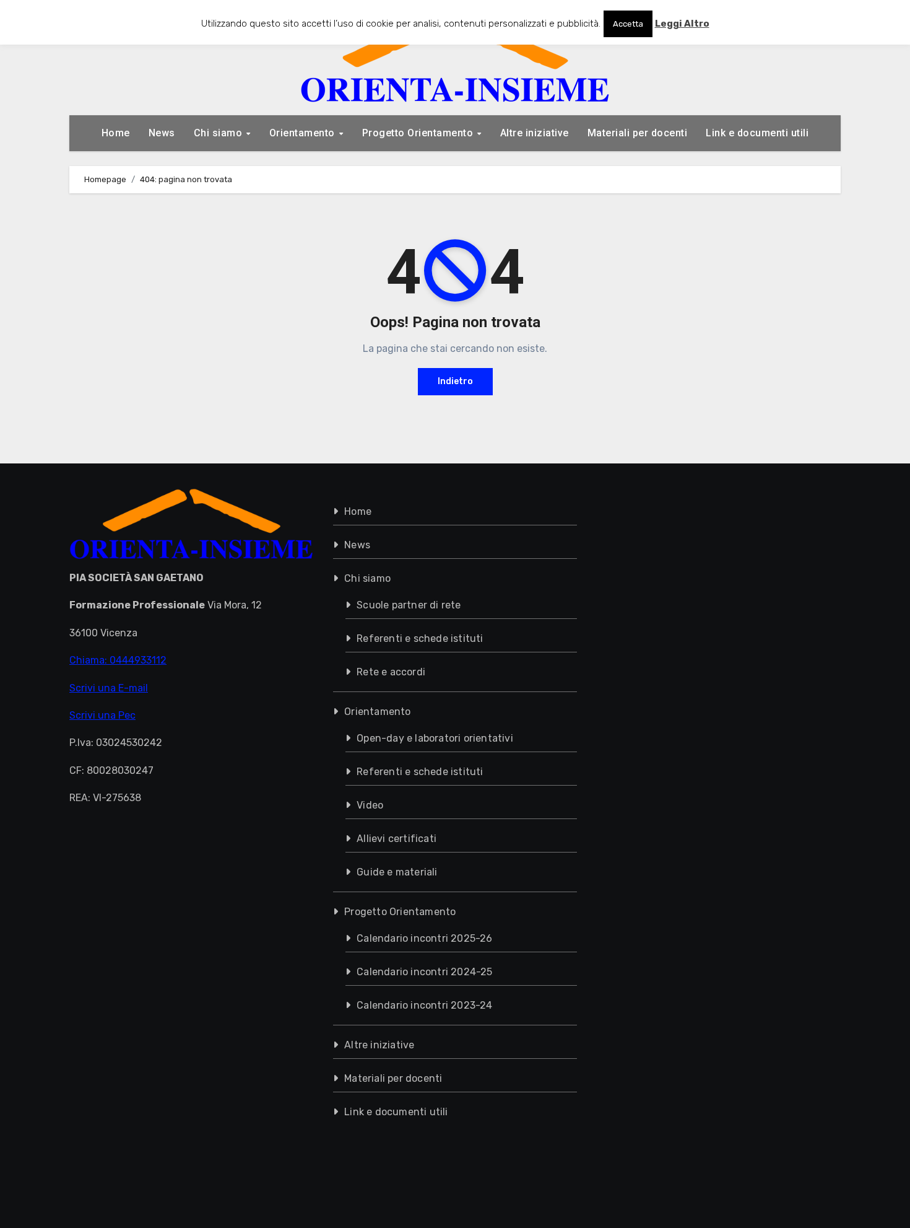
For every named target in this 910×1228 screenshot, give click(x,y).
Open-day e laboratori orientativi (435, 738)
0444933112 (138, 660)
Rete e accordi (391, 672)
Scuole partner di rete (409, 605)
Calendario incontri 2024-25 (424, 972)
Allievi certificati (396, 838)
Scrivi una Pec (102, 715)
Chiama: (89, 660)
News (162, 133)
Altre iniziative (534, 133)
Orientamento (303, 133)
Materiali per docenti (637, 133)
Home (116, 133)
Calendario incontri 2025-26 (424, 938)
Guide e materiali (397, 872)
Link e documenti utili (757, 133)
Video (370, 805)
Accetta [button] (628, 24)
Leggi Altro (682, 23)
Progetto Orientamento (419, 133)
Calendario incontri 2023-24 (424, 1005)
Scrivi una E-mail (108, 687)
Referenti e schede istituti (420, 638)
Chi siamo (219, 133)
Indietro (455, 381)
